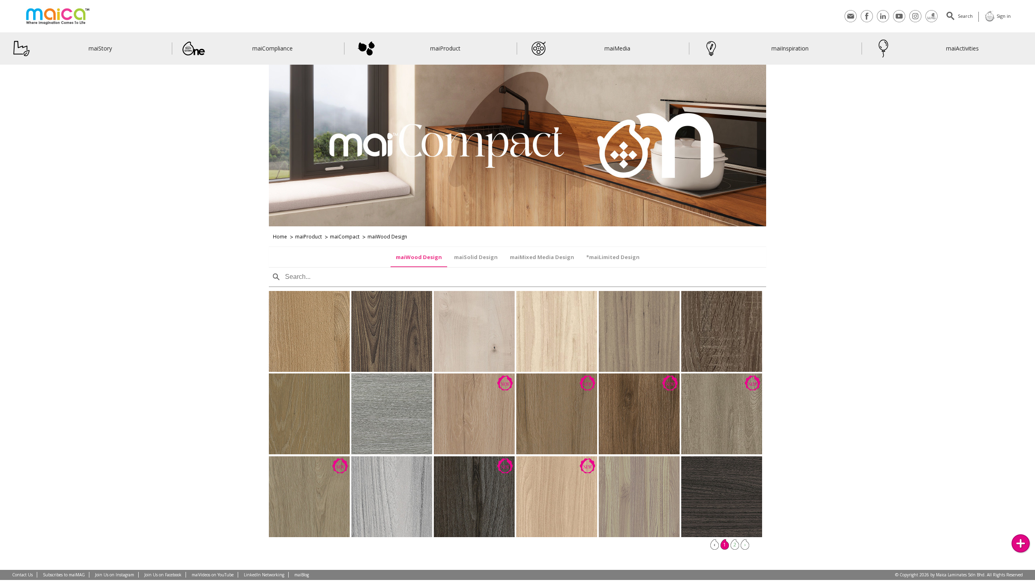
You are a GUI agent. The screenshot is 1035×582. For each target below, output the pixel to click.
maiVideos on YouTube (213, 575)
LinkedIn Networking (264, 575)
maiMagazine (931, 11)
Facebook (867, 11)
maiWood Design (419, 257)
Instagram (915, 11)
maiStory (100, 48)
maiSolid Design (476, 257)
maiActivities (962, 48)
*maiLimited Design (613, 257)
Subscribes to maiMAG (64, 575)
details (292, 342)
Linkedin (883, 11)
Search (965, 16)
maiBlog (301, 575)
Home (280, 236)
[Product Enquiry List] (1020, 543)
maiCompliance (273, 48)
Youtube (899, 11)
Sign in (1004, 16)
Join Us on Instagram (114, 575)
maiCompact (344, 236)
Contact (850, 11)
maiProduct (445, 48)
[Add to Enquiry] (326, 342)
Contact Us (22, 575)
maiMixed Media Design (542, 257)
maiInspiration (790, 48)
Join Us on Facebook (163, 575)
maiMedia (618, 48)
